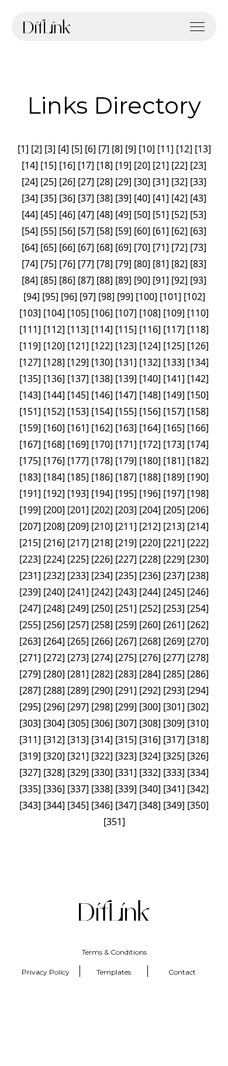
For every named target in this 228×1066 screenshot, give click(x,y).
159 (30, 427)
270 (198, 641)
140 (150, 378)
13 (203, 148)
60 (142, 230)
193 (78, 493)
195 (126, 493)
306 (102, 723)
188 (150, 477)
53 (198, 214)
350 (198, 805)
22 (179, 165)
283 (126, 673)
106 (102, 312)
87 (86, 280)
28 (104, 181)
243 (126, 591)
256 (54, 624)
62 (179, 230)
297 (78, 706)
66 (67, 247)
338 (102, 788)
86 (67, 280)
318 (198, 739)
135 (30, 378)
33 (198, 181)
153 (78, 411)
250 (102, 608)
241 (78, 591)
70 (142, 247)
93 (198, 280)
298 (102, 706)
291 (126, 690)
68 (104, 247)
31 (161, 181)
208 (54, 526)
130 (102, 362)
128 (54, 362)
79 (123, 263)
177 (78, 460)
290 (102, 690)
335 (30, 788)
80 (142, 263)
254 (198, 608)
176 (54, 460)
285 (174, 673)
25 (48, 181)
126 (198, 345)
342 (198, 788)
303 (30, 723)
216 (54, 542)
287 (30, 690)
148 (150, 395)
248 (54, 608)
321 (78, 756)
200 (54, 509)
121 (78, 345)
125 (174, 345)
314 (102, 739)
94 (31, 296)
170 (102, 444)
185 (78, 477)
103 (30, 312)
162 (102, 427)
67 (86, 247)
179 (126, 460)
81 (161, 263)
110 (198, 312)
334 (198, 772)
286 (198, 673)
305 (78, 723)
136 (54, 378)
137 (78, 378)
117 (174, 329)
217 (78, 542)
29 (123, 181)
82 (179, 263)
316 (150, 739)
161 (78, 427)
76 (67, 263)
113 (78, 329)
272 (54, 657)
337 (78, 788)
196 (150, 493)
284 (150, 673)
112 (54, 329)
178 (102, 460)
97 (87, 296)
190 (198, 477)
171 (126, 444)
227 (126, 559)
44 (30, 214)
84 (30, 280)
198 (198, 493)
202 (102, 509)
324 (150, 756)
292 (150, 690)
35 (48, 198)
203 (126, 509)
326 (198, 756)
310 (198, 723)
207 (30, 526)
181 (174, 460)
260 (150, 624)
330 (102, 772)
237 (174, 575)
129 (78, 362)
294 (198, 690)
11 (165, 148)
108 (150, 312)
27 (86, 181)
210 (102, 526)
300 (150, 706)
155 (126, 411)
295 (30, 706)
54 (30, 230)
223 (30, 559)
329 (78, 772)
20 (142, 165)
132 (150, 362)
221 (174, 542)
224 (54, 559)
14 (30, 165)
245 (174, 591)
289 (78, 690)
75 (48, 263)
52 (179, 214)
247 (30, 608)
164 (150, 427)
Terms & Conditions (114, 952)
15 (48, 165)
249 (78, 608)
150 (198, 395)
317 (174, 739)
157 (174, 411)
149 (174, 395)
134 (198, 362)
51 (161, 214)
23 (198, 165)
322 (102, 756)
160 (54, 427)
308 (150, 723)
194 (102, 493)
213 (174, 526)
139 (126, 378)
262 (198, 624)
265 (78, 641)
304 (54, 723)
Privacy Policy (46, 972)
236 (150, 575)
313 (78, 739)
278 (198, 657)
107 (126, 312)
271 (30, 657)
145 (78, 395)
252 (150, 608)
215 (30, 542)
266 (102, 641)
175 (30, 460)
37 (86, 198)
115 (126, 329)
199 (30, 509)
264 (54, 641)
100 (146, 296)
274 (102, 657)
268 (150, 641)
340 (150, 788)
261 (174, 624)
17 (86, 165)
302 (198, 706)
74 (30, 263)
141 (174, 378)
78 (104, 263)
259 (126, 624)
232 (54, 575)
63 (198, 230)
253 (174, 608)
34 (30, 198)
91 (161, 280)
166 (198, 427)
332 (150, 772)
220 (150, 542)
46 (67, 214)
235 (126, 575)
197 (174, 493)
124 (150, 345)
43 (198, 198)
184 (54, 477)
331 (126, 772)
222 (198, 542)
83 (198, 263)
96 (69, 296)
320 (54, 756)
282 (102, 673)
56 (67, 230)
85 (48, 280)
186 (102, 477)
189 (174, 477)
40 (142, 198)
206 (198, 509)
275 (126, 657)
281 (78, 673)
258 (102, 624)
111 (30, 329)
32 (179, 181)
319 (30, 756)
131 (126, 362)
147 (126, 395)
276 (150, 657)
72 (179, 247)
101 (170, 296)
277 (174, 657)
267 (126, 641)
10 (146, 148)
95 (50, 296)
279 (30, 673)
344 (54, 805)
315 (126, 739)
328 (54, 772)
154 (102, 411)
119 (30, 345)
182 (198, 460)
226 (102, 559)
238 (198, 575)
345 (78, 805)
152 (54, 411)
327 (30, 772)
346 (102, 805)
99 (125, 296)
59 (123, 230)
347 (126, 805)
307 (126, 723)
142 (198, 378)
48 (104, 214)
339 (126, 788)
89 (123, 280)
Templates (113, 972)
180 (150, 460)
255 (30, 624)
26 (67, 181)
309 (174, 723)
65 (48, 247)
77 (86, 263)
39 (123, 198)
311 (30, 739)
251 (126, 608)
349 (174, 805)
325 (174, 756)
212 (150, 526)
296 (54, 706)
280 (54, 673)
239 (30, 591)
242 (102, 591)
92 (179, 280)
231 (30, 575)
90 (142, 280)
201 (78, 509)
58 (104, 230)
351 (114, 821)
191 (30, 493)
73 (198, 247)
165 (174, 427)
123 (126, 345)
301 (174, 706)
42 (179, 198)
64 (30, 247)
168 (54, 444)
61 (161, 230)
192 (54, 493)
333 (174, 772)
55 (48, 230)
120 (54, 345)
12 (184, 148)
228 (150, 559)
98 (106, 296)
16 (67, 165)
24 (30, 181)
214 (198, 526)
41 (161, 198)
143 (30, 395)
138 (102, 378)
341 (174, 788)
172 (150, 444)
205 (174, 509)
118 (198, 329)
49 (123, 214)
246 (198, 591)
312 (54, 739)
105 (78, 312)
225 (78, 559)
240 (54, 591)
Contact (182, 972)
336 (54, 788)
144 (54, 395)
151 (30, 411)
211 (126, 526)
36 (67, 198)
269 (174, 641)
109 (174, 312)
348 (150, 805)
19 (123, 165)
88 (104, 280)
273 (78, 657)
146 (102, 395)
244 (150, 591)
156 (150, 411)
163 (126, 427)
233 (78, 575)
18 (104, 165)
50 (142, 214)
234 (102, 575)
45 (48, 214)
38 (104, 198)
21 (161, 165)
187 (126, 477)
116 (150, 329)
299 (126, 706)
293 (174, 690)
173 (174, 444)
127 (30, 362)
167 (30, 444)
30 (142, 181)
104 (54, 312)
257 (78, 624)
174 (198, 444)
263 (30, 641)
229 (174, 559)
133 (174, 362)
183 (30, 477)
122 (102, 345)
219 (126, 542)
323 (126, 756)
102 (194, 296)
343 (30, 805)
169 (78, 444)
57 (86, 230)
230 (198, 559)
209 (78, 526)
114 (102, 329)
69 (123, 247)
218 (102, 542)
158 (198, 411)
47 (86, 214)
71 (161, 247)
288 (54, 690)
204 (150, 509)
